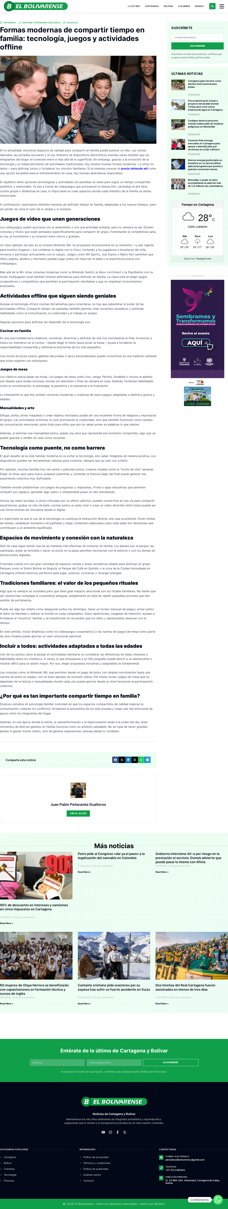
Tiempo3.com (203, 258)
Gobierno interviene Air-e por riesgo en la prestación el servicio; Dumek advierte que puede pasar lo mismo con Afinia (188, 858)
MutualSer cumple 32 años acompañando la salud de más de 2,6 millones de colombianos (205, 182)
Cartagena (152, 6)
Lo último (134, 6)
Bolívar (168, 6)
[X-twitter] (124, 1132)
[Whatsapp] (218, 1200)
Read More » (6, 923)
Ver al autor (78, 813)
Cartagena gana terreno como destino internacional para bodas (204, 83)
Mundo (199, 6)
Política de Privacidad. (199, 57)
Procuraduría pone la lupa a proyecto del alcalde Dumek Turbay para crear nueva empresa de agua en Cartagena (205, 105)
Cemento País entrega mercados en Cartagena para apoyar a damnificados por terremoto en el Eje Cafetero (204, 145)
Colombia (184, 6)
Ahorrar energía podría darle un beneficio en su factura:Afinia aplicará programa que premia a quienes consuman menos (205, 165)
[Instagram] (110, 1132)
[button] (212, 6)
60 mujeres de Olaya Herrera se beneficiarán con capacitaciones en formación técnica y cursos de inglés (34, 989)
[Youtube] (103, 1132)
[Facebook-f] (117, 1132)
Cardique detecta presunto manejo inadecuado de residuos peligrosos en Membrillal (205, 123)
